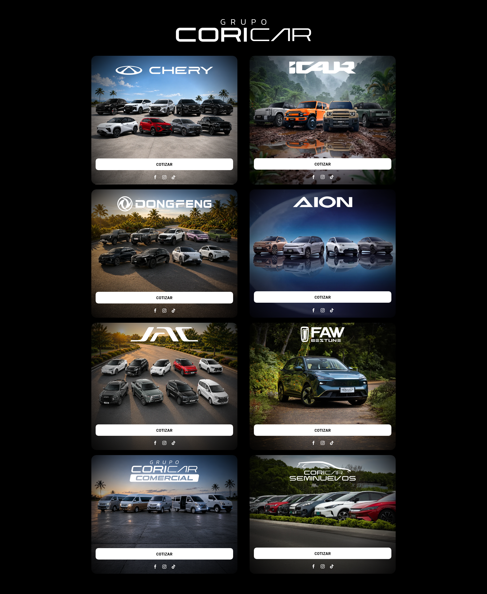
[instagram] (164, 177)
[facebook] (155, 177)
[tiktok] (173, 177)
